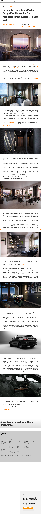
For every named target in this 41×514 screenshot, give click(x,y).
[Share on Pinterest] (29, 26)
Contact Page (34, 442)
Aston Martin (32, 64)
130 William (35, 78)
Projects (10, 443)
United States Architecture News (9, 24)
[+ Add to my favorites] (34, 26)
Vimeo (18, 448)
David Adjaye (6, 64)
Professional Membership (3, 444)
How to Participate (4, 449)
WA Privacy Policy (3, 455)
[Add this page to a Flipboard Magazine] (31, 26)
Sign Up (2, 442)
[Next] (40, 229)
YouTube (18, 447)
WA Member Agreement (27, 455)
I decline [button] (30, 507)
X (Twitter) (18, 442)
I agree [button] (25, 507)
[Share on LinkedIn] (26, 26)
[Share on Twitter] (20, 26)
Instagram (18, 443)
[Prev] (0, 229)
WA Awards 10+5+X (27, 443)
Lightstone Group (12, 122)
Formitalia (23, 264)
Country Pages (26, 447)
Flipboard (18, 451)
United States (16, 67)
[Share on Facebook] (23, 26)
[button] (39, 1)
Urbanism (10, 446)
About (2, 448)
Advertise (25, 446)
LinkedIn (18, 446)
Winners (2, 450)
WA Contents (10, 6)
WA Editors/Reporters (12, 452)
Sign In (5, 442)
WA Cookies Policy (10, 455)
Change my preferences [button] (28, 509)
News (10, 442)
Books (10, 451)
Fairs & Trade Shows (12, 448)
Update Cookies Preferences (18, 455)
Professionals (11, 447)
